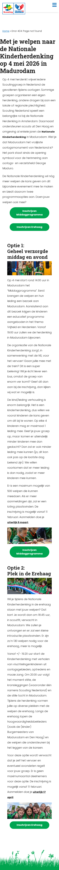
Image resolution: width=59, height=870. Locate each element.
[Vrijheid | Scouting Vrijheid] (13, 8)
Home (5, 31)
